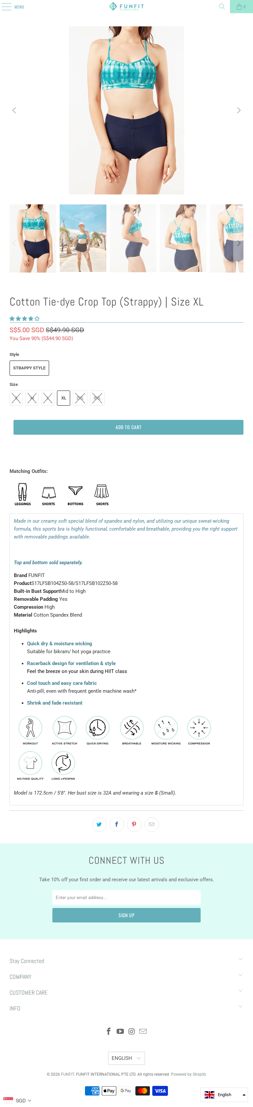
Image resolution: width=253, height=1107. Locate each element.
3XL (97, 397)
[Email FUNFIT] (143, 1032)
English (122, 1058)
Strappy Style (29, 367)
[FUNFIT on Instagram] (132, 1032)
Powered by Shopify (188, 1074)
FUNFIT (67, 1074)
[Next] (238, 110)
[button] (25, 319)
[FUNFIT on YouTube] (121, 1032)
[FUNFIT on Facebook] (109, 1032)
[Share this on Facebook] (117, 824)
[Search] (222, 6)
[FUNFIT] (126, 6)
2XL (80, 397)
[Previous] (14, 110)
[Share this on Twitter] (99, 824)
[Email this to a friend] (152, 824)
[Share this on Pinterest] (134, 824)
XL (63, 397)
